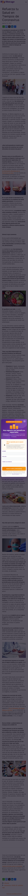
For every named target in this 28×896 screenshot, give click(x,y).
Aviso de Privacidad (15, 473)
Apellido (4, 456)
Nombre (4, 451)
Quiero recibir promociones (14, 468)
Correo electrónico (7, 461)
